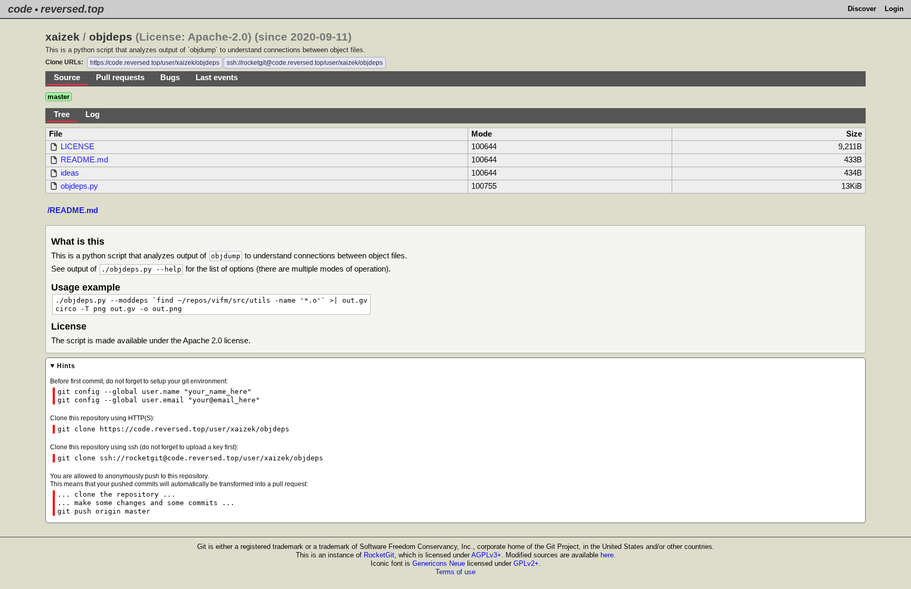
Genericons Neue (438, 563)
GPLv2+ (526, 563)
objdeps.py (79, 186)
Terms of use (455, 572)
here (607, 555)
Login (894, 9)
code (20, 9)
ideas (70, 173)
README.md (84, 160)
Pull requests (120, 77)
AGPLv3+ (486, 555)
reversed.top (72, 9)
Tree (62, 114)
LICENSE (77, 146)
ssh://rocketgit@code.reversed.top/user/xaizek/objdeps (305, 62)
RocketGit (379, 555)
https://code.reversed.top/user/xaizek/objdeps (154, 62)
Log (92, 114)
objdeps (110, 37)
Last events (217, 77)
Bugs (170, 77)
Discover (862, 9)
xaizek (62, 37)
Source (67, 77)
